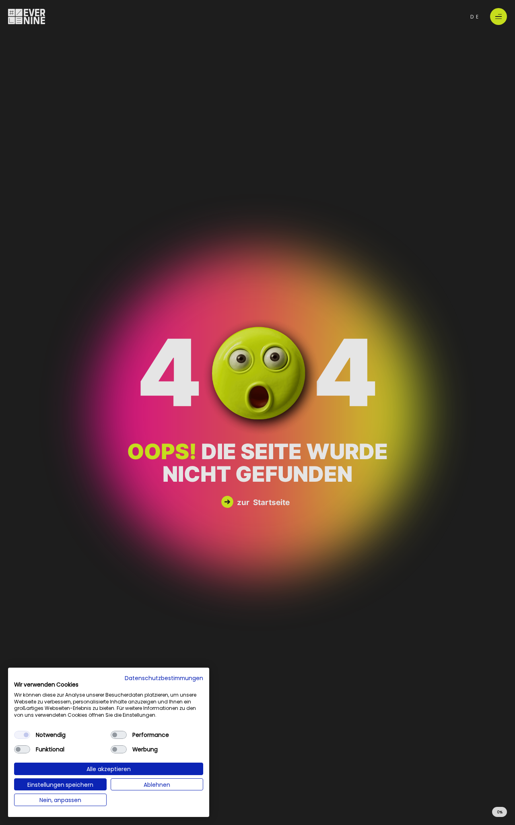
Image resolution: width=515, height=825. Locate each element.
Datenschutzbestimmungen (164, 678)
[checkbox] (22, 735)
